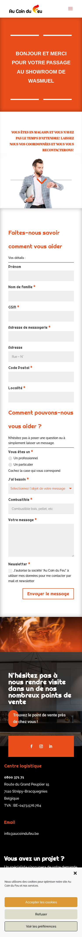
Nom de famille (21, 287)
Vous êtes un (20, 452)
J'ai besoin (18, 479)
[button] (75, 873)
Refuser (41, 914)
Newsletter (19, 564)
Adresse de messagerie (29, 327)
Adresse (15, 347)
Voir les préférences (41, 926)
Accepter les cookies (41, 902)
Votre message (22, 520)
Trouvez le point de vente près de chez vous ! (39, 718)
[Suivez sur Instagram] (41, 746)
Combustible (20, 499)
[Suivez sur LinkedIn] (50, 746)
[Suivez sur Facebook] (31, 746)
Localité (16, 388)
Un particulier (23, 464)
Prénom (14, 266)
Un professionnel (26, 458)
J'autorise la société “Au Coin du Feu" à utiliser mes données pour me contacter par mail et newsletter (39, 576)
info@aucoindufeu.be (21, 834)
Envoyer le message (48, 594)
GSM (13, 307)
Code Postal (20, 367)
